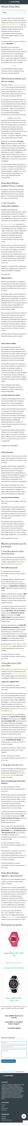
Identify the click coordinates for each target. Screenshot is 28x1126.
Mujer (2, 1106)
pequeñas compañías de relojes (11, 24)
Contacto (3, 1118)
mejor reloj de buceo (9, 224)
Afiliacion (3, 1116)
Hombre (3, 1104)
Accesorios (4, 1110)
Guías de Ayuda (12, 917)
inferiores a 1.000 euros (19, 673)
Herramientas (4, 1108)
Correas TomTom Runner (14, 968)
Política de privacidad (6, 1120)
